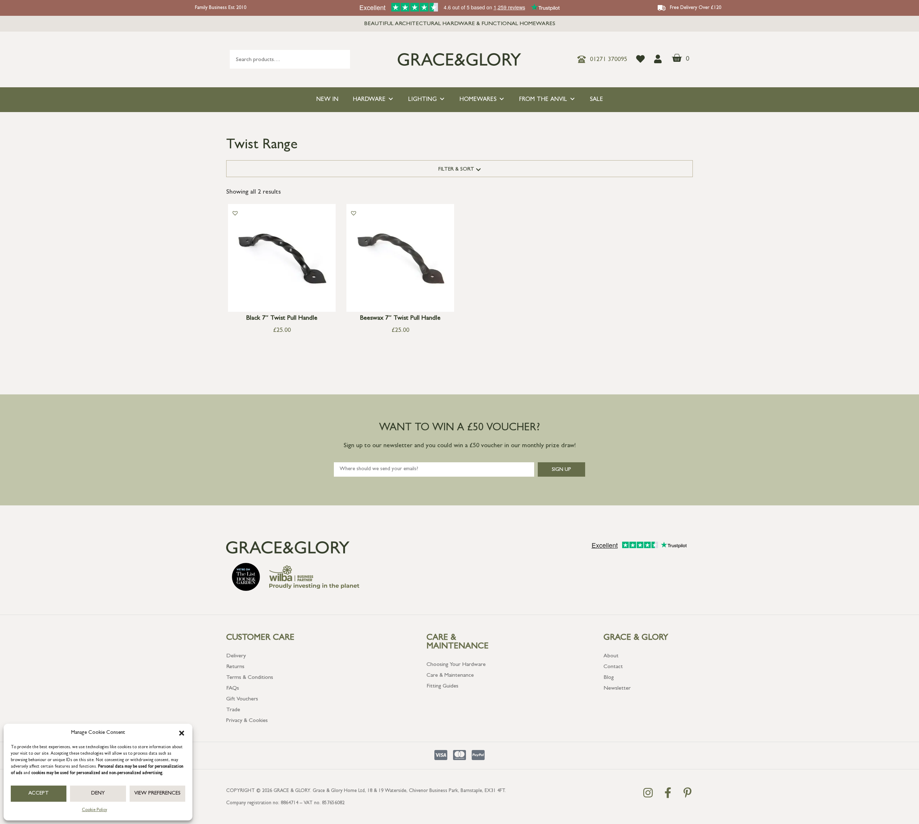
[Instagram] (648, 792)
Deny (98, 793)
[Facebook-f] (667, 792)
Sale (596, 100)
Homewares (478, 100)
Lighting (422, 100)
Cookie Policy (94, 810)
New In (327, 100)
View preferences (157, 793)
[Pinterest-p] (687, 792)
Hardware (369, 100)
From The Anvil (543, 100)
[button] (181, 733)
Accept (38, 793)
